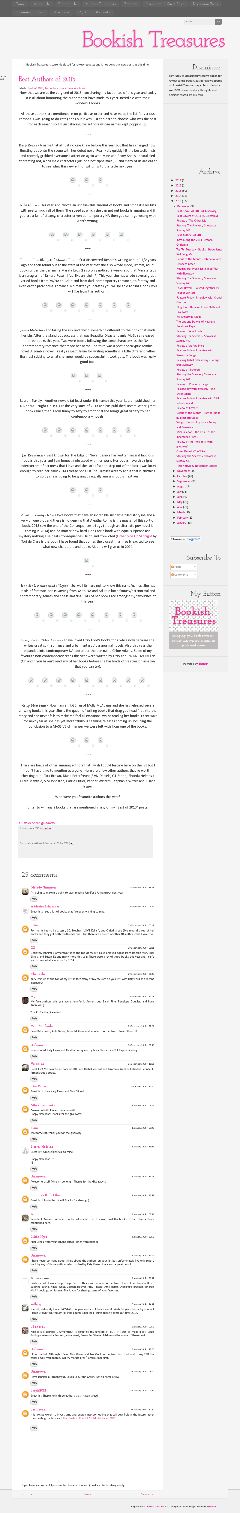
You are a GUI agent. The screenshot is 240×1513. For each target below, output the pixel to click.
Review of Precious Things (192, 384)
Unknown (38, 1045)
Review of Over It (187, 408)
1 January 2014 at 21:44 (143, 1195)
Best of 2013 (36, 88)
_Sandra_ (38, 1327)
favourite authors (55, 88)
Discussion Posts (205, 4)
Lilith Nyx (39, 1237)
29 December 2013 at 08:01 (141, 948)
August (182, 486)
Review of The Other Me (191, 220)
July (179, 491)
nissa (34, 1128)
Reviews (130, 4)
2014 (178, 196)
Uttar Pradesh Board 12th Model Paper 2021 (88, 1418)
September (184, 481)
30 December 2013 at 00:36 (141, 1045)
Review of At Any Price (190, 345)
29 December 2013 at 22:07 (141, 997)
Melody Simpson (43, 887)
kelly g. (36, 1304)
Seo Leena (38, 1409)
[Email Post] (71, 843)
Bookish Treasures (153, 41)
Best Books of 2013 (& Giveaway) (196, 211)
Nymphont (212, 1507)
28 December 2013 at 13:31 (141, 888)
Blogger (203, 663)
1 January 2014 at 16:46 (143, 1147)
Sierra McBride (42, 1147)
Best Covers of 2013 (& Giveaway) (197, 216)
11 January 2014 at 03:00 (142, 1372)
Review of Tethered (188, 369)
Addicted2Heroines (45, 906)
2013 (178, 201)
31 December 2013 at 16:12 (141, 1064)
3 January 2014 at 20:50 (143, 1237)
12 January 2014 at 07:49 (142, 1391)
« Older (28, 1494)
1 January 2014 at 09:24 (143, 1105)
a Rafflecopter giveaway (37, 823)
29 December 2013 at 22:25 (141, 1026)
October (182, 476)
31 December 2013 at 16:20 (141, 1086)
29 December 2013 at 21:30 (141, 974)
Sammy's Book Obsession (49, 1195)
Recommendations (30, 12)
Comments (181, 574)
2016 (178, 185)
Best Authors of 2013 (47, 79)
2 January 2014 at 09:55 (143, 1214)
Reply (34, 899)
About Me (41, 4)
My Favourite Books (94, 12)
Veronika (37, 1064)
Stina (35, 925)
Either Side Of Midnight (134, 536)
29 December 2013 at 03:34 (141, 907)
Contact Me (67, 4)
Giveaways (61, 12)
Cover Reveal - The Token (191, 451)
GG (33, 948)
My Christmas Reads (188, 316)
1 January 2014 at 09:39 (143, 1128)
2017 (178, 180)
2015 (178, 190)
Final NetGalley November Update (196, 466)
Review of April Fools (189, 331)
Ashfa (35, 1214)
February (182, 517)
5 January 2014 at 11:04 (143, 1256)
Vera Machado (42, 1026)
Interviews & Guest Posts (165, 4)
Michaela (38, 974)
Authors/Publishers (101, 4)
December (183, 206)
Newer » (147, 1494)
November (184, 471)
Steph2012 (38, 1390)
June (180, 497)
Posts (178, 567)
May (180, 502)
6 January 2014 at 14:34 (143, 1304)
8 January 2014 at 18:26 (143, 1349)
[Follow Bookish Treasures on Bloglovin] (185, 541)
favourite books (77, 88)
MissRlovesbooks (43, 1105)
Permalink (46, 828)
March (181, 512)
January (182, 522)
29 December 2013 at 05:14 (141, 925)
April (180, 507)
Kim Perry (38, 1086)
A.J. (33, 996)
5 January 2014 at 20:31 (143, 1278)
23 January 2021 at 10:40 (142, 1410)
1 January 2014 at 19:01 (143, 1177)
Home (20, 4)
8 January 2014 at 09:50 (143, 1327)
